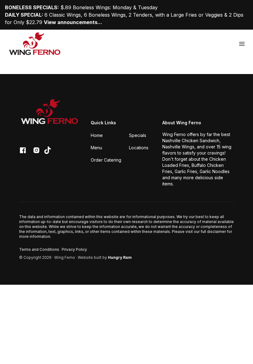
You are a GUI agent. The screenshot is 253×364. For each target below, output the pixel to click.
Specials (137, 135)
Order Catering (106, 160)
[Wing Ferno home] (35, 43)
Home (97, 135)
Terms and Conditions (39, 249)
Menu (96, 147)
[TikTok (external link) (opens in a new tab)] (47, 150)
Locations (138, 147)
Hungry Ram (120, 257)
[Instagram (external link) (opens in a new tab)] (36, 150)
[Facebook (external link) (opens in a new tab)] (23, 150)
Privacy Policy (74, 249)
